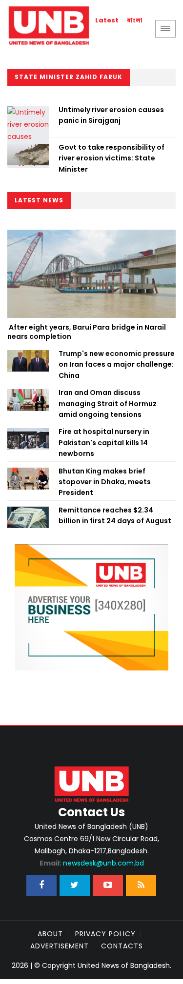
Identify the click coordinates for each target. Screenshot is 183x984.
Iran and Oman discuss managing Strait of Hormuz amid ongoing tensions (108, 403)
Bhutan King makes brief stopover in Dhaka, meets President (105, 482)
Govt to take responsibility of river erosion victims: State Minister (111, 158)
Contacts (122, 946)
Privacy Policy (105, 934)
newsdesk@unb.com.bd (92, 863)
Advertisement (59, 946)
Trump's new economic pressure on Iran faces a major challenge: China (117, 364)
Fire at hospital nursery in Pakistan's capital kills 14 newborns (104, 442)
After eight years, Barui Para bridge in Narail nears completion (86, 332)
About (50, 934)
